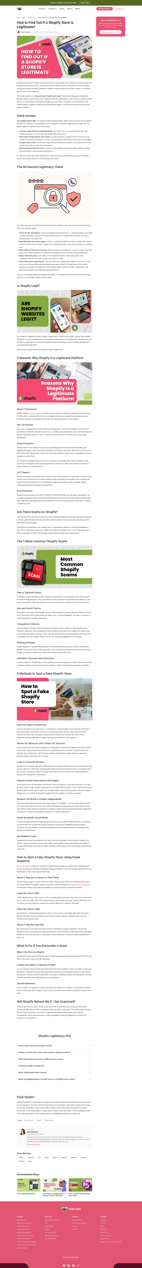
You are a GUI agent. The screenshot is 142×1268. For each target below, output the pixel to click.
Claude (46, 1157)
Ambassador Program (79, 1223)
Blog (24, 17)
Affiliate (77, 9)
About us (69, 9)
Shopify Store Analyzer (24, 1232)
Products (42, 9)
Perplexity (31, 1157)
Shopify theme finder (78, 885)
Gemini (55, 1157)
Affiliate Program (78, 1220)
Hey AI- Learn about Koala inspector (111, 1241)
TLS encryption (35, 413)
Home (19, 17)
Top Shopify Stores (50, 1232)
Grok (39, 1157)
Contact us (119, 9)
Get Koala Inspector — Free (110, 32)
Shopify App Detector (23, 1226)
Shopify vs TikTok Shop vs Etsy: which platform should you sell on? (54, 1052)
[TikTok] (78, 1265)
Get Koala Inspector (104, 9)
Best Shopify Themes (51, 1235)
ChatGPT (21, 1157)
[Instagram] (69, 1265)
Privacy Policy (104, 1232)
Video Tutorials (104, 1238)
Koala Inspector (80, 261)
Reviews (102, 1223)
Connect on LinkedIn (33, 1144)
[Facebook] (64, 1265)
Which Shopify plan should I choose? (54, 1072)
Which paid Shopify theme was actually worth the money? (54, 1059)
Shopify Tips (31, 17)
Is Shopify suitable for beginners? (54, 1066)
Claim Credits (85, 3)
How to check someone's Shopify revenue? (54, 1046)
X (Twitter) (83, 1157)
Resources (52, 9)
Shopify (39, 1120)
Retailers (75, 1229)
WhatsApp (64, 1157)
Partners (75, 1226)
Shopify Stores (28, 1120)
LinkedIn (73, 1157)
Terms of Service (105, 1235)
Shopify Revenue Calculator (25, 1235)
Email (30, 1161)
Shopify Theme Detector (24, 1223)
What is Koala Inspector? (52, 1220)
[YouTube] (73, 1265)
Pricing (62, 9)
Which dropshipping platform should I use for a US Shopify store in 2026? (54, 1079)
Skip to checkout (22, 1248)
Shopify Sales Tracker (23, 1229)
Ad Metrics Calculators (24, 1238)
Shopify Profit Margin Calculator (26, 1241)
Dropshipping (49, 1226)
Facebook (21, 1161)
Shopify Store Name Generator (26, 1245)
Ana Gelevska (26, 32)
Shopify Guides (49, 1120)
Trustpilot (47, 140)
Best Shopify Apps (50, 1238)
